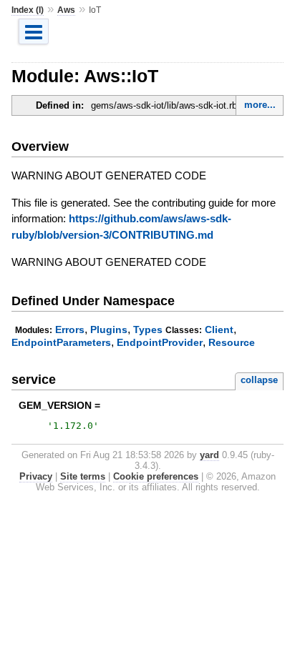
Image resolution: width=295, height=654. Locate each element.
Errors (69, 329)
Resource (231, 342)
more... (260, 104)
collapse (259, 380)
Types (148, 329)
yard (209, 455)
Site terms (82, 476)
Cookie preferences (155, 476)
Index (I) (27, 10)
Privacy (35, 476)
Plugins (108, 329)
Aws (66, 10)
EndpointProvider (160, 342)
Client (219, 329)
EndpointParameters (61, 342)
